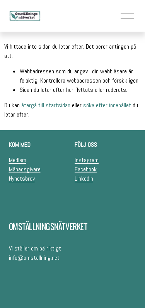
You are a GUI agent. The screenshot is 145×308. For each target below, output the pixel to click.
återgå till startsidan (45, 105)
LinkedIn (84, 178)
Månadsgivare (25, 169)
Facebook (86, 169)
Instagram (87, 160)
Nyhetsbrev (22, 178)
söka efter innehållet (107, 105)
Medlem (17, 160)
